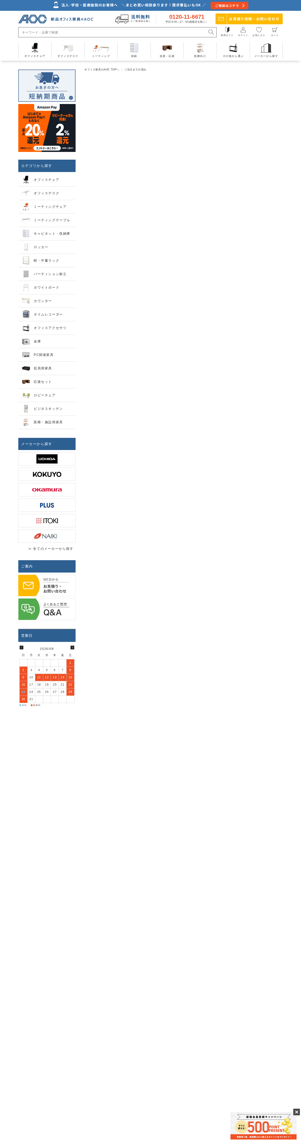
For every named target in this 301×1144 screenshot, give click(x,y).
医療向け (200, 56)
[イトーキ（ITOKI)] (47, 520)
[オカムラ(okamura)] (47, 489)
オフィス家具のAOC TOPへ (101, 69)
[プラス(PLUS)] (47, 505)
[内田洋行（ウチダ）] (47, 458)
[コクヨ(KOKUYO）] (47, 474)
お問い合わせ (254, 18)
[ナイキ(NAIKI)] (47, 536)
